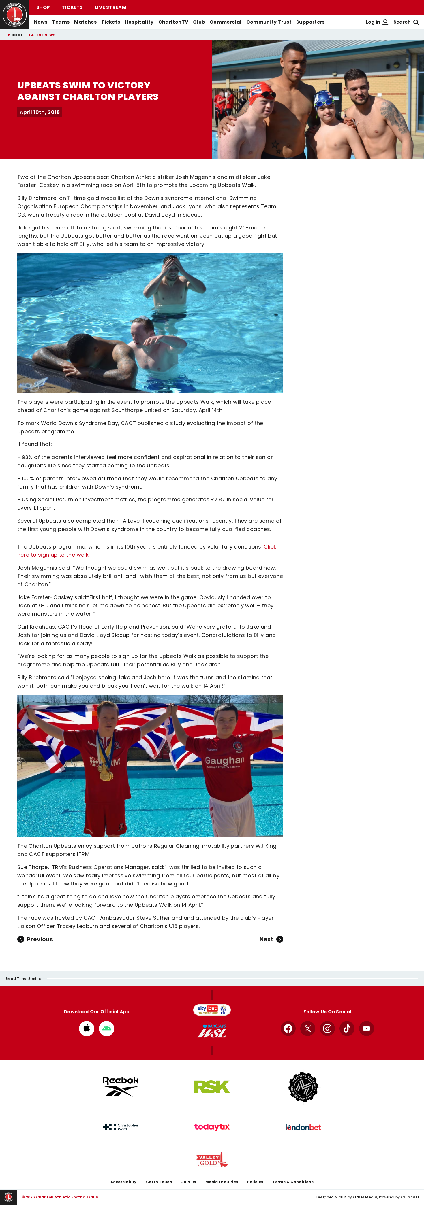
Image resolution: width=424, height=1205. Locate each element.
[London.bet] (303, 1127)
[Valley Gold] (212, 1159)
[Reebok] (120, 1087)
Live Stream (110, 7)
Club (199, 22)
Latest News (42, 35)
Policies (255, 1181)
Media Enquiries (221, 1181)
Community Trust (269, 22)
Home (17, 35)
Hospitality (139, 22)
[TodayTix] (212, 1127)
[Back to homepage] (14, 14)
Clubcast (410, 1197)
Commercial (226, 22)
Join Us (188, 1181)
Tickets (72, 7)
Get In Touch (159, 1181)
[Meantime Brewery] (303, 1087)
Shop (43, 7)
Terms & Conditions (293, 1181)
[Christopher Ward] (120, 1127)
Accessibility (123, 1181)
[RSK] (212, 1087)
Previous (40, 939)
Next (266, 939)
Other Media (365, 1197)
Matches (85, 22)
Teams (61, 22)
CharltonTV (173, 22)
